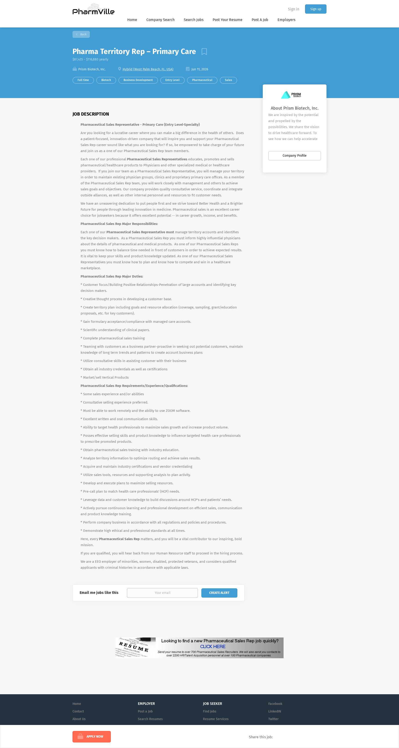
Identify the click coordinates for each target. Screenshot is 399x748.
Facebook (275, 704)
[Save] (202, 51)
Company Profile (295, 156)
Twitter (273, 719)
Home (77, 704)
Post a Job (145, 711)
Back (83, 34)
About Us (79, 719)
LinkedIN (274, 711)
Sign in (293, 9)
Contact (78, 711)
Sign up (315, 9)
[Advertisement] (277, 272)
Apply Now (95, 737)
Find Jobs (209, 711)
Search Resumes (150, 719)
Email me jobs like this (99, 592)
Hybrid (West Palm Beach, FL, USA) (148, 69)
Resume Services (216, 719)
